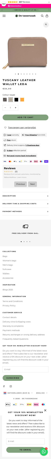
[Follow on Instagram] (10, 386)
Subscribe (12, 378)
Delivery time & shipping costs (17, 322)
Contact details (9, 317)
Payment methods (11, 330)
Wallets (6, 273)
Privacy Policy (9, 305)
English (40, 393)
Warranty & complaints (13, 326)
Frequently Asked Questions (15, 339)
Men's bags (8, 265)
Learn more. (22, 177)
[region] (25, 230)
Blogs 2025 (8, 289)
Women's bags (9, 260)
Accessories (8, 278)
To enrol (26, 450)
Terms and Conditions (13, 301)
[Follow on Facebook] (4, 386)
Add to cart (25, 117)
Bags (5, 256)
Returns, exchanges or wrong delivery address (24, 334)
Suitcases (7, 269)
